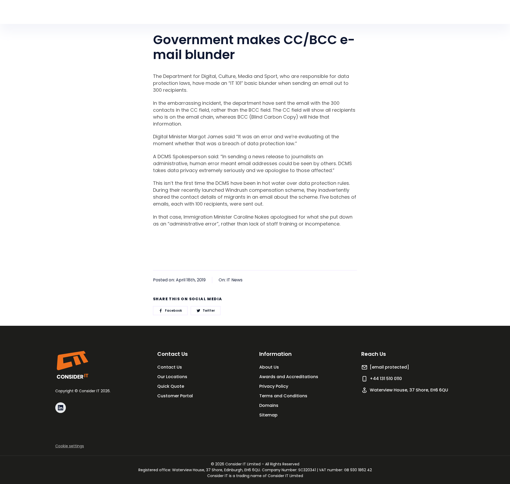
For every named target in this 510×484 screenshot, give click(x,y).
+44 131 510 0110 (386, 378)
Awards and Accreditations (288, 377)
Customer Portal (175, 396)
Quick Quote (170, 386)
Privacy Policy (273, 386)
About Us (269, 367)
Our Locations (172, 377)
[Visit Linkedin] (60, 407)
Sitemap (268, 415)
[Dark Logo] (72, 364)
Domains (268, 405)
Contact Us (169, 367)
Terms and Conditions (283, 396)
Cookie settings (69, 446)
